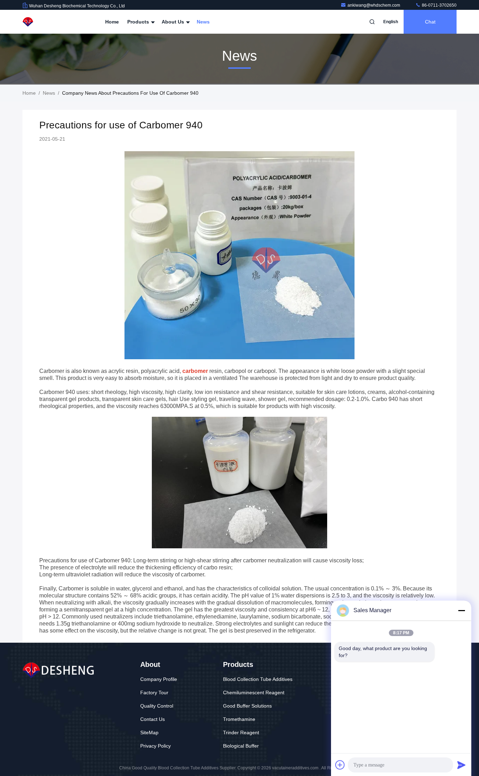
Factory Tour (154, 692)
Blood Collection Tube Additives (257, 679)
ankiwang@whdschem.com (374, 5)
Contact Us (152, 719)
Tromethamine (239, 719)
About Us (173, 22)
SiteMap (149, 732)
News (203, 22)
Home (112, 22)
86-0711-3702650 (439, 5)
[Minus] (461, 610)
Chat (430, 22)
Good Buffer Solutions (247, 706)
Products (138, 22)
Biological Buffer (241, 746)
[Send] (461, 764)
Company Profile (158, 679)
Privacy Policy (155, 746)
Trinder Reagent (241, 732)
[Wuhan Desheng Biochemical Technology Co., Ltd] (44, 22)
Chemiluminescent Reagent (253, 692)
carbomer (195, 371)
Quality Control (156, 706)
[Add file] (340, 764)
